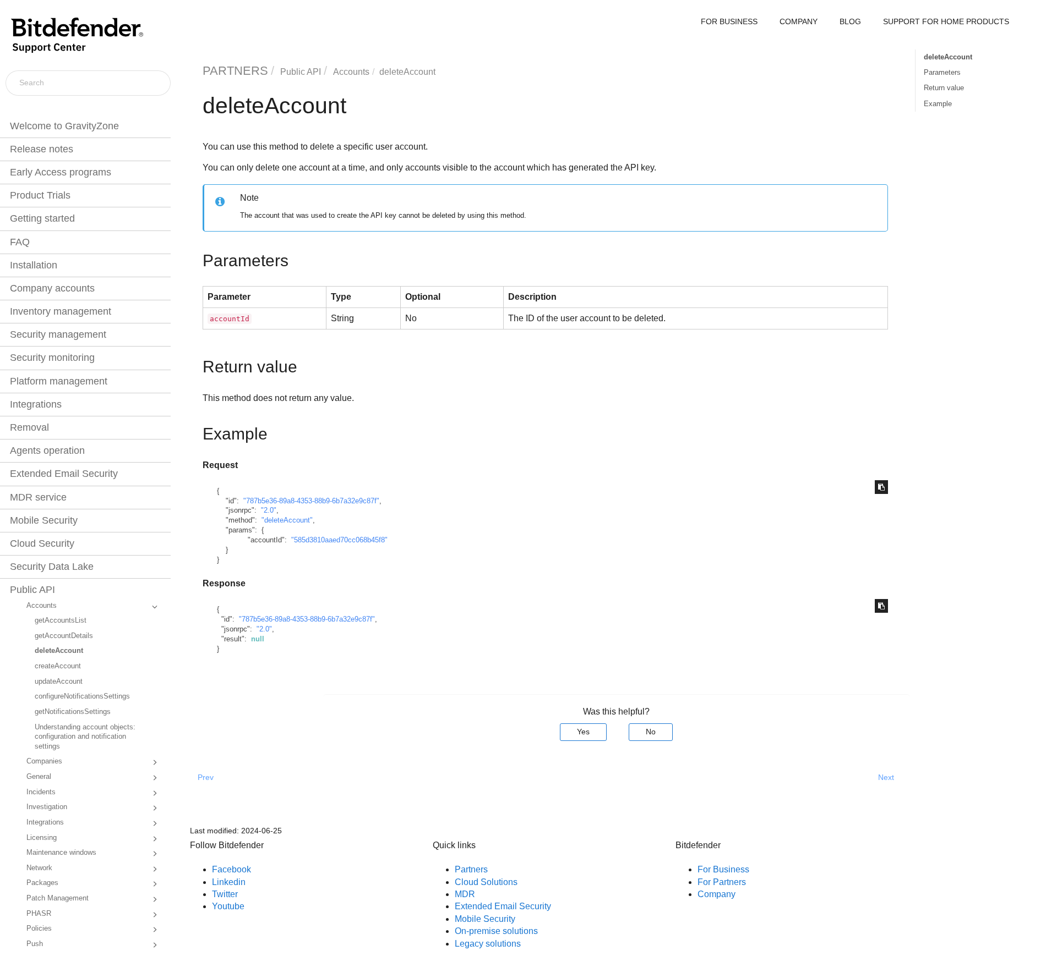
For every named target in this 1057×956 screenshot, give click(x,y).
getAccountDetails (64, 636)
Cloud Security (42, 543)
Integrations (36, 404)
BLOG (850, 21)
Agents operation (47, 450)
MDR (465, 894)
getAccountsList (60, 620)
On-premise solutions (496, 931)
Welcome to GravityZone (64, 125)
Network (39, 868)
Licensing (41, 838)
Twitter (225, 894)
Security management (58, 334)
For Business (723, 869)
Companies (44, 761)
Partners (471, 869)
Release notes (41, 149)
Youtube (228, 906)
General (38, 777)
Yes (583, 731)
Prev (206, 777)
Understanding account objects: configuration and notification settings (85, 736)
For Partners (722, 882)
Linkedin (229, 882)
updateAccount (59, 681)
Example (938, 104)
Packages (42, 883)
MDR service (38, 497)
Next (886, 777)
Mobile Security (44, 520)
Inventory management (60, 311)
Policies (39, 928)
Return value (944, 88)
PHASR (38, 913)
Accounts (41, 605)
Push (34, 944)
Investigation (46, 807)
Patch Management (57, 898)
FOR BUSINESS (729, 21)
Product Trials (40, 195)
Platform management (58, 381)
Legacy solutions (488, 943)
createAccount (58, 666)
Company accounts (52, 288)
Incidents (41, 792)
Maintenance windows (61, 852)
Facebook (231, 869)
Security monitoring (52, 357)
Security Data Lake (52, 566)
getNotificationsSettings (73, 712)
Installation (33, 265)
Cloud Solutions (486, 882)
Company (716, 894)
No (651, 731)
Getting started (42, 218)
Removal (29, 427)
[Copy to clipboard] (881, 487)
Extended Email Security (64, 473)
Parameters (942, 72)
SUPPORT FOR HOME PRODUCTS (946, 21)
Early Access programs (60, 172)
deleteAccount (59, 651)
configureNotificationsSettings (82, 696)
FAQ (20, 242)
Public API (32, 589)
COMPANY (799, 21)
